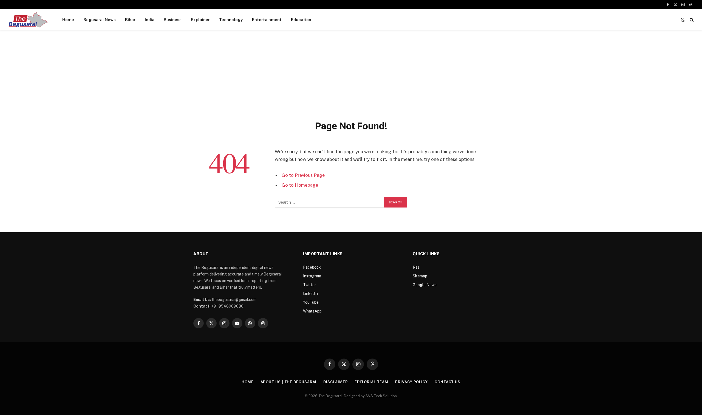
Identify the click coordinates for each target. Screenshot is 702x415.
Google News (425, 285)
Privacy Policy (411, 382)
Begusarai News (99, 19)
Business (173, 19)
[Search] (691, 20)
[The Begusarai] (28, 19)
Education (301, 19)
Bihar (130, 19)
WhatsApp (312, 311)
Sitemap (420, 276)
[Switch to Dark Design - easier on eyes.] (683, 20)
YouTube (311, 302)
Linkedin (310, 293)
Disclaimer (335, 382)
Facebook (312, 267)
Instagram (312, 276)
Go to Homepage (300, 185)
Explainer (200, 19)
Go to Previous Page (303, 175)
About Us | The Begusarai (289, 382)
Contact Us (447, 382)
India (149, 19)
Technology (231, 19)
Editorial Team (371, 382)
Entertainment (267, 19)
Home (68, 19)
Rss (416, 267)
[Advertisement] (351, 79)
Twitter (309, 285)
